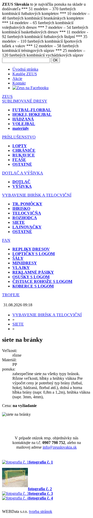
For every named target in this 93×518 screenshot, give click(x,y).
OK (55, 60)
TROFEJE (11, 295)
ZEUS (7, 96)
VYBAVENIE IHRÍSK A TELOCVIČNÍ (36, 195)
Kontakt (19, 83)
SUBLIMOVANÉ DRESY (24, 101)
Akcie (17, 78)
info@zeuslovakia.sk (60, 447)
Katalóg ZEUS (24, 74)
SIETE (18, 324)
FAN (6, 240)
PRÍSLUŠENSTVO (19, 137)
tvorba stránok (40, 511)
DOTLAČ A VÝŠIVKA (22, 173)
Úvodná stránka (25, 69)
